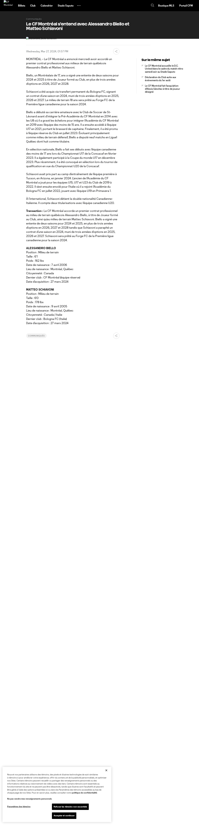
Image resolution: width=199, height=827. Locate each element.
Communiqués (36, 336)
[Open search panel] (152, 5)
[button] (79, 5)
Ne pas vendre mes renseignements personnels (29, 799)
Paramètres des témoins (18, 806)
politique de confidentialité (84, 792)
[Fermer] (106, 770)
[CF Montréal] (9, 5)
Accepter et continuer (64, 815)
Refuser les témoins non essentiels (70, 806)
